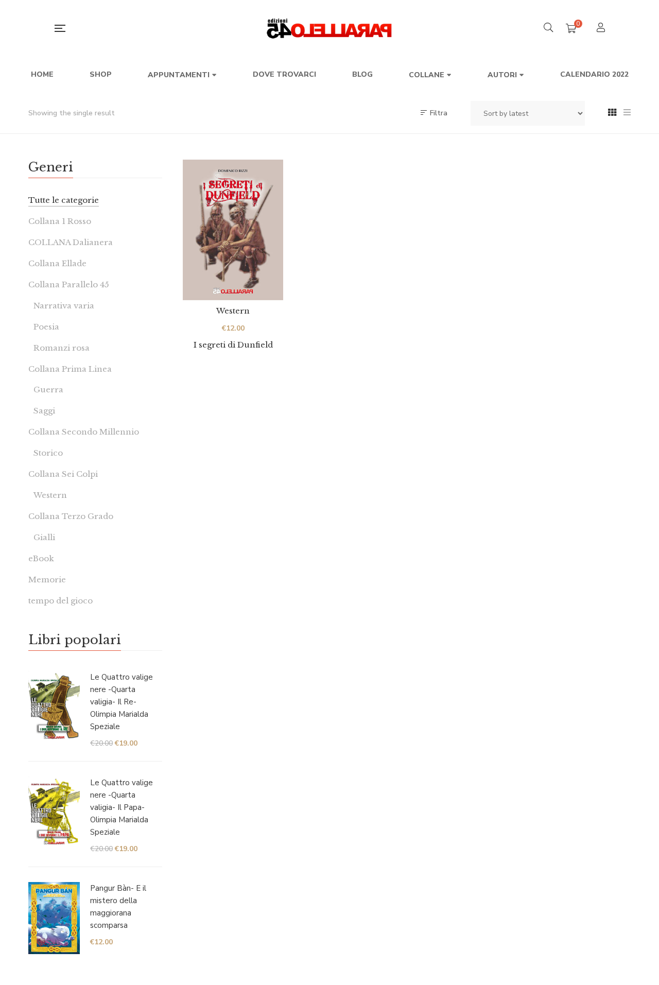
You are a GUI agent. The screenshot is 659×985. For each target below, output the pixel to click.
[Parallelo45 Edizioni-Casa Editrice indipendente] (329, 28)
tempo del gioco (60, 601)
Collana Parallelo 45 (68, 284)
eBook (41, 558)
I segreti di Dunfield (233, 345)
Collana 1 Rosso (59, 221)
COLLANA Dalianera (70, 242)
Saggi (44, 411)
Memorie (47, 579)
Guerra (48, 389)
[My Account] (602, 28)
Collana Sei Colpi (63, 474)
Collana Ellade (57, 263)
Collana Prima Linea (70, 369)
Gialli (44, 537)
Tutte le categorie (63, 200)
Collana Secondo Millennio (83, 432)
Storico (48, 453)
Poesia (46, 327)
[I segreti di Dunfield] (233, 230)
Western (233, 311)
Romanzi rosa (61, 348)
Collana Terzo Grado (70, 516)
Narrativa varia (63, 305)
